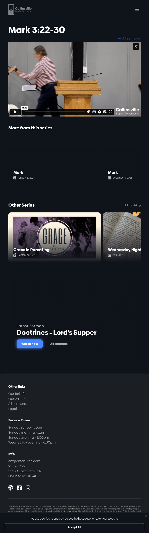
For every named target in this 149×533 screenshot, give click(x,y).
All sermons (129, 38)
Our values (16, 398)
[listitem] (55, 160)
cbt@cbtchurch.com (24, 461)
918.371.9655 (17, 466)
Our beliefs (16, 393)
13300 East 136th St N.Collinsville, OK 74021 (25, 474)
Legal (12, 408)
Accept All (74, 527)
